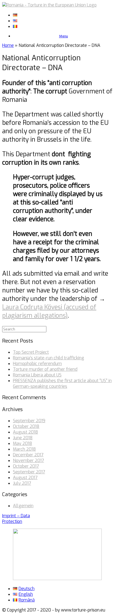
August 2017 (25, 477)
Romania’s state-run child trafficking (48, 358)
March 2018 (24, 449)
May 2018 (22, 443)
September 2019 (29, 421)
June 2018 (23, 438)
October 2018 (26, 426)
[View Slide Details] (57, 578)
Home (8, 45)
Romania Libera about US (37, 375)
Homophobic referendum (37, 363)
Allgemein (23, 506)
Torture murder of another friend (45, 369)
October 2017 (26, 466)
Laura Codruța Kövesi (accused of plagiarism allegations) (49, 311)
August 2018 (25, 432)
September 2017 (29, 472)
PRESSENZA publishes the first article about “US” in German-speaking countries (62, 383)
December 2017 (28, 455)
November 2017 (28, 460)
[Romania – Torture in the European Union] (49, 5)
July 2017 (22, 483)
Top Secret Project (31, 352)
